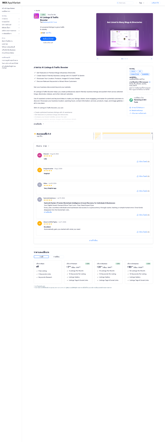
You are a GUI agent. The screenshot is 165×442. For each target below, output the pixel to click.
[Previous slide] (97, 58)
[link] (11, 8)
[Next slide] (151, 58)
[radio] (41, 256)
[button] (150, 82)
